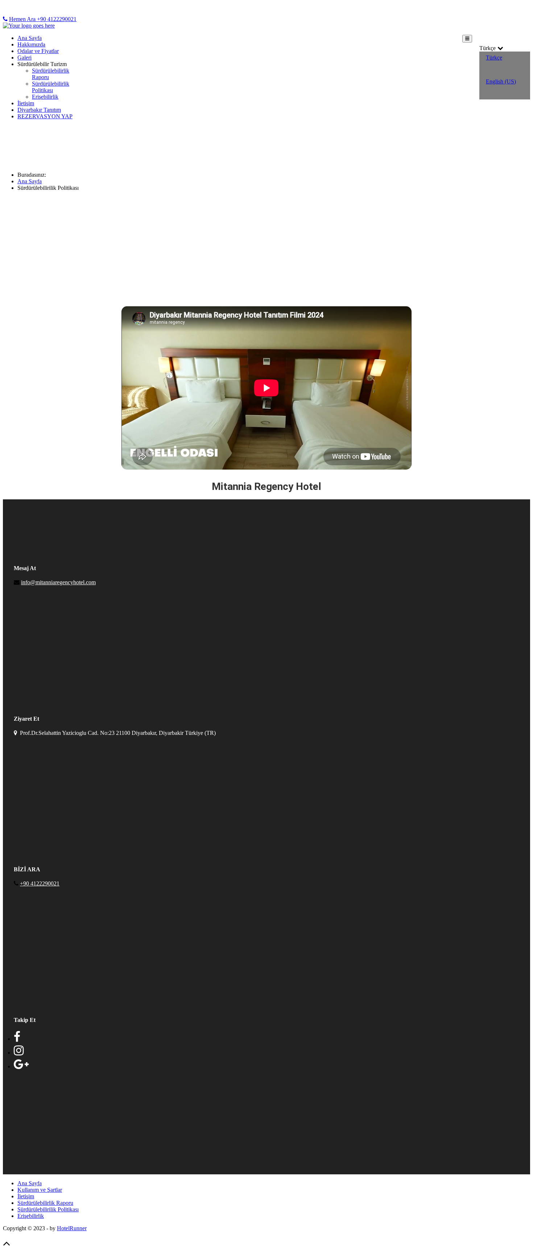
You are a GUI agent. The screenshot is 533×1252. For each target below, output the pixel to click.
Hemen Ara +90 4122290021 (43, 19)
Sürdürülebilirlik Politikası (50, 87)
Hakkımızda (31, 44)
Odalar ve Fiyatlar (38, 51)
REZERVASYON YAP (45, 116)
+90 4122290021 (39, 883)
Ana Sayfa (29, 38)
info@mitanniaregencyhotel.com (58, 582)
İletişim (25, 103)
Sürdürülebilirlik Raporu (45, 1203)
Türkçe (494, 57)
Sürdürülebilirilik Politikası (48, 1209)
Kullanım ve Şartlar (39, 1190)
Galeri (24, 57)
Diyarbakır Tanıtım (39, 110)
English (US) (501, 81)
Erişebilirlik (45, 97)
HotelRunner (72, 1228)
